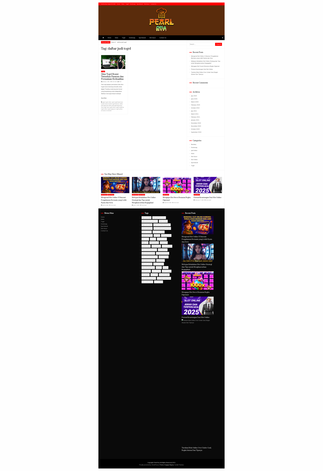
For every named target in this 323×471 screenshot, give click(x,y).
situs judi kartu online (148, 260)
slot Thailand (158, 281)
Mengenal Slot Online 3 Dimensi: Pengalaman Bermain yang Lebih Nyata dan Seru (114, 200)
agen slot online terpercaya (162, 224)
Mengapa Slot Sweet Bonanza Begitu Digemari (205, 66)
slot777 (165, 267)
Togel (127, 4)
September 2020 (196, 132)
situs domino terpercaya (149, 249)
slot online (154, 274)
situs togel (103, 107)
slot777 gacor (146, 271)
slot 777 (159, 267)
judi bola (156, 235)
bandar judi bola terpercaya (162, 228)
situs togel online (111, 107)
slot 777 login (156, 271)
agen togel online (106, 102)
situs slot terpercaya (148, 267)
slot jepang (145, 274)
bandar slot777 (146, 232)
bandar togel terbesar (113, 103)
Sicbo (123, 4)
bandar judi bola (147, 228)
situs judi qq (160, 260)
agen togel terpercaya (117, 102)
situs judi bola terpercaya (149, 256)
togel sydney (119, 109)
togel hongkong (120, 107)
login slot (145, 242)
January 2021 (195, 120)
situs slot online (158, 264)
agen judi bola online (159, 217)
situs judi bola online (148, 253)
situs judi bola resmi (162, 253)
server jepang (156, 246)
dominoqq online (147, 235)
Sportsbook (140, 4)
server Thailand (167, 246)
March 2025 (195, 102)
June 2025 (194, 99)
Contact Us (153, 4)
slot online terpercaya (164, 278)
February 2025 (195, 105)
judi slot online (162, 239)
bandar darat (104, 103)
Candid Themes (179, 465)
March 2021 (195, 114)
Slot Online (194, 159)
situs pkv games (147, 264)
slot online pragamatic (148, 278)
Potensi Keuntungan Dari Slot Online (202, 69)
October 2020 (195, 129)
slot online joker (164, 274)
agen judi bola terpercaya (149, 221)
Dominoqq (132, 4)
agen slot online (147, 224)
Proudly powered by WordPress (149, 465)
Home (118, 4)
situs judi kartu (163, 256)
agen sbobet (163, 221)
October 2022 (195, 108)
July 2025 (194, 96)
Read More (104, 98)
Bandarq (193, 144)
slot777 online (167, 271)
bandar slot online (158, 232)
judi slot (153, 239)
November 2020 (196, 126)
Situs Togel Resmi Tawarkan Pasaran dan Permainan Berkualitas (112, 76)
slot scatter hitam (147, 281)
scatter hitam (146, 246)
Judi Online (194, 150)
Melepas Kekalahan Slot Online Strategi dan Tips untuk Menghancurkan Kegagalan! (144, 200)
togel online (104, 109)
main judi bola (154, 242)
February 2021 (195, 117)
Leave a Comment (106, 110)
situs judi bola (163, 249)
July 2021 (194, 111)
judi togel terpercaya (117, 105)
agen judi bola (146, 217)
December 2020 (196, 123)
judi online (108, 105)
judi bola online (166, 235)
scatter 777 (164, 242)
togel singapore (111, 109)
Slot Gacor (146, 4)
